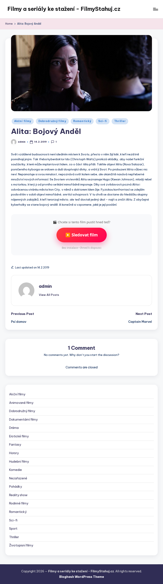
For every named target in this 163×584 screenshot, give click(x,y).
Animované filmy (21, 403)
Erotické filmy (19, 436)
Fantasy (15, 444)
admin (45, 286)
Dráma (14, 428)
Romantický (82, 121)
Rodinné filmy (18, 503)
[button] (49, 295)
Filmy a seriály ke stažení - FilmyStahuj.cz (63, 9)
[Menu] (155, 9)
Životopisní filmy (21, 545)
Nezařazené (18, 478)
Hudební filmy (19, 461)
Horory (14, 453)
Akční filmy (22, 121)
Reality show (18, 495)
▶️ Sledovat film (81, 235)
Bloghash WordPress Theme (81, 577)
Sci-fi (102, 121)
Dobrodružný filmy (52, 121)
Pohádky (15, 487)
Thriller (120, 121)
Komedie (15, 470)
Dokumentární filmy (23, 419)
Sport (13, 529)
